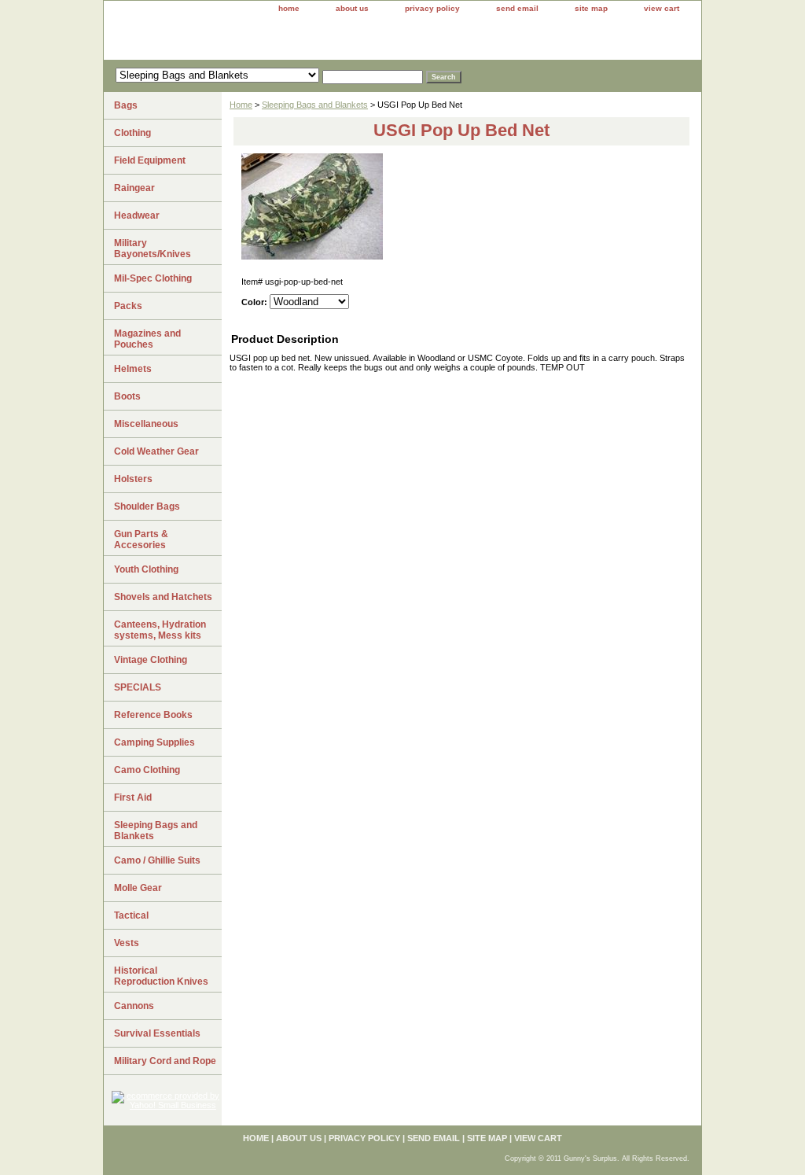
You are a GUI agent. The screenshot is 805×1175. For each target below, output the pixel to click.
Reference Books (153, 714)
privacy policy (432, 8)
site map (591, 8)
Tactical (131, 915)
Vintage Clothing (150, 659)
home (289, 8)
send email (517, 8)
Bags (126, 105)
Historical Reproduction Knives (161, 976)
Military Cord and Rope (165, 1060)
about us (352, 8)
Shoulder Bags (147, 506)
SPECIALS (137, 687)
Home (241, 104)
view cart (661, 8)
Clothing (132, 132)
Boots (127, 396)
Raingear (134, 187)
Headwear (137, 215)
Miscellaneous (146, 423)
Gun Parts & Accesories (141, 540)
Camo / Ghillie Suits (157, 860)
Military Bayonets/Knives (152, 249)
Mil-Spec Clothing (153, 278)
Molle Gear (138, 887)
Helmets (133, 368)
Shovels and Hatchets (163, 596)
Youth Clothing (146, 569)
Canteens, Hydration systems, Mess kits (160, 630)
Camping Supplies (154, 742)
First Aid (133, 797)
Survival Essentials (157, 1033)
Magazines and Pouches (147, 339)
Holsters (133, 478)
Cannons (134, 1005)
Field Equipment (150, 160)
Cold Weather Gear (156, 451)
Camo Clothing (147, 769)
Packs (128, 305)
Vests (126, 942)
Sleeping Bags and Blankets (315, 104)
